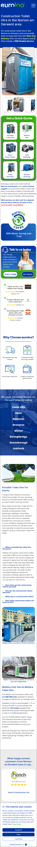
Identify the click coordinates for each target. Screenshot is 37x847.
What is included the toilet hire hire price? (17, 548)
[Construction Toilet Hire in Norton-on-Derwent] (18, 482)
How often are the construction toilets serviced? (17, 586)
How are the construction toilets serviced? (17, 592)
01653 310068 (10, 274)
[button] (34, 5)
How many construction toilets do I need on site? (18, 601)
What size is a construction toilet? (19, 596)
